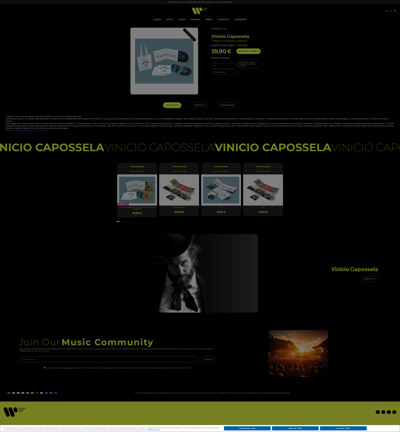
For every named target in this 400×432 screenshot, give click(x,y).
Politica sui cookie (154, 430)
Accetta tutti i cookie (343, 428)
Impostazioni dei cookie (247, 428)
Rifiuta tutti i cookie (295, 428)
